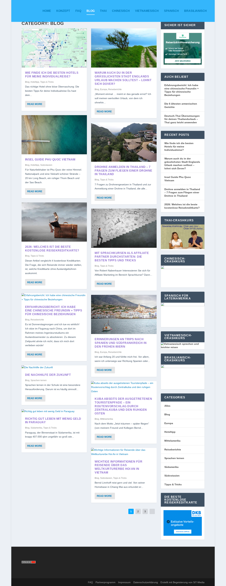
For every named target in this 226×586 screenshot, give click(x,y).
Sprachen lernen (39, 380)
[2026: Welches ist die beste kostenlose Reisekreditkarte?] (54, 222)
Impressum (124, 582)
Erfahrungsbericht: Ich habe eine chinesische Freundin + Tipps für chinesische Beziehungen (53, 310)
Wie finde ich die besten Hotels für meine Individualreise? (179, 146)
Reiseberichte (37, 319)
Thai (103, 10)
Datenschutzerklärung (145, 582)
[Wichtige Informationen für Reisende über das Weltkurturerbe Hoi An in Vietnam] (124, 452)
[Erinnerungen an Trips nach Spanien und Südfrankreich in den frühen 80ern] (124, 314)
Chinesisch (121, 10)
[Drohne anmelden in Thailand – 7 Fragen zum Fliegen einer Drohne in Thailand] (124, 142)
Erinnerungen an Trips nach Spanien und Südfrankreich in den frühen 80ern (121, 343)
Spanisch (171, 10)
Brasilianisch (195, 10)
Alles (167, 405)
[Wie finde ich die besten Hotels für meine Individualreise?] (54, 48)
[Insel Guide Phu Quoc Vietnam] (54, 134)
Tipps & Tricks (47, 82)
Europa (103, 89)
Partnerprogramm (105, 582)
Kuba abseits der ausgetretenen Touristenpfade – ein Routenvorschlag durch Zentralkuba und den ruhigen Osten (123, 406)
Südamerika (36, 428)
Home (47, 10)
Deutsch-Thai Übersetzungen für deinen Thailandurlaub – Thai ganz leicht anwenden (182, 119)
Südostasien (46, 165)
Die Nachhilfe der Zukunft (48, 374)
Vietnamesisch (147, 10)
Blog (91, 10)
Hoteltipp (35, 82)
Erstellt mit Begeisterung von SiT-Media (182, 582)
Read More (34, 104)
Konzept (63, 10)
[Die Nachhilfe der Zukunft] (54, 367)
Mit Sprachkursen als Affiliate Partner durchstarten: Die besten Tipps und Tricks (122, 256)
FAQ (78, 10)
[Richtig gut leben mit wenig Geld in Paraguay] (54, 411)
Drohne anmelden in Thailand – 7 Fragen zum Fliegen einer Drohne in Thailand (123, 170)
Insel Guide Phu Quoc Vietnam (50, 159)
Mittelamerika (106, 419)
